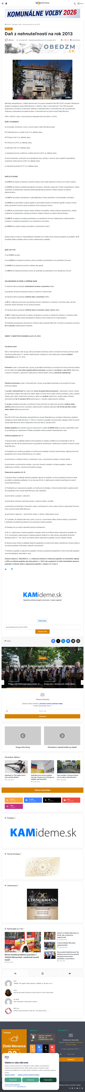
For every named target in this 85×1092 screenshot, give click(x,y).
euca (15, 990)
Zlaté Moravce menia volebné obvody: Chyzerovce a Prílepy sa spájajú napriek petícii (42, 777)
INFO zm (11, 40)
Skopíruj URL (42, 631)
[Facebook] (53, 641)
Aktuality (15, 24)
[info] (42, 3)
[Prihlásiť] (6, 4)
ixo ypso (16, 999)
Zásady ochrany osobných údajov (70, 1085)
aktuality (42, 621)
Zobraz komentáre (42, 790)
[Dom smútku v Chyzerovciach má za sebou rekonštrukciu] (68, 766)
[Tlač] (78, 641)
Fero (15, 981)
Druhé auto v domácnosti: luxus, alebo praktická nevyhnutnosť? (42, 668)
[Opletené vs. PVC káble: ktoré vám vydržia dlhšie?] (16, 766)
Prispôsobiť (13, 1080)
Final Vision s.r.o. (21, 1086)
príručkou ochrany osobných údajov (51, 703)
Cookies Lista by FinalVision (12, 1084)
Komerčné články (42, 658)
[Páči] (5, 569)
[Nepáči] (12, 569)
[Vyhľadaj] (3, 4)
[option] (42, 667)
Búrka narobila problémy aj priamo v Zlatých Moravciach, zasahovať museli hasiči (22, 957)
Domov (8, 24)
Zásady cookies (10, 1075)
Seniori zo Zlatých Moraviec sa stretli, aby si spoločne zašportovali (68, 935)
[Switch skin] (75, 4)
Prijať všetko (48, 1080)
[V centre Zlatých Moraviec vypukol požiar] (49, 946)
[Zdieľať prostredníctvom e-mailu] (73, 641)
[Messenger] (68, 641)
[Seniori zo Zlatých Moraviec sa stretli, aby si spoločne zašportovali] (49, 936)
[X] (58, 641)
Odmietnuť (30, 1080)
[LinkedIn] (63, 641)
